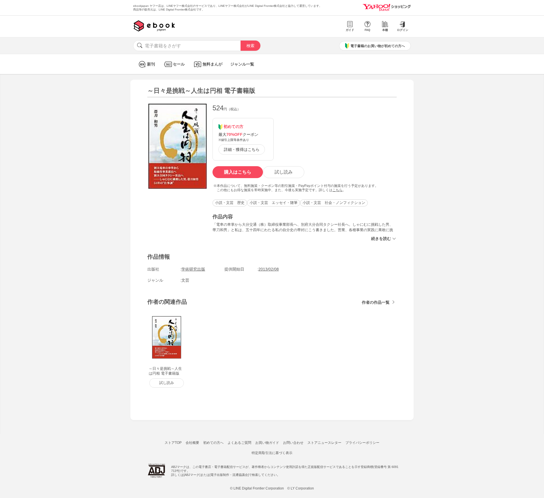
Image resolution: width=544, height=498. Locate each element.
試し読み (284, 172)
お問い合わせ (293, 443)
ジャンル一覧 (242, 64)
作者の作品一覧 (376, 302)
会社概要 (192, 443)
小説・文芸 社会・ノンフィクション (334, 203)
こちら (337, 190)
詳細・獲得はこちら (242, 149)
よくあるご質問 (239, 443)
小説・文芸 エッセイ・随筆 (274, 203)
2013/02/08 (268, 269)
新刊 (151, 64)
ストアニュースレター (324, 443)
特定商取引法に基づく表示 (272, 453)
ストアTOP (173, 443)
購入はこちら (237, 172)
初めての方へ (213, 443)
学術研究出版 (193, 269)
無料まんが (212, 64)
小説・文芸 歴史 (230, 203)
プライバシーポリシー (362, 443)
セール (179, 64)
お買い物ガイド (267, 443)
